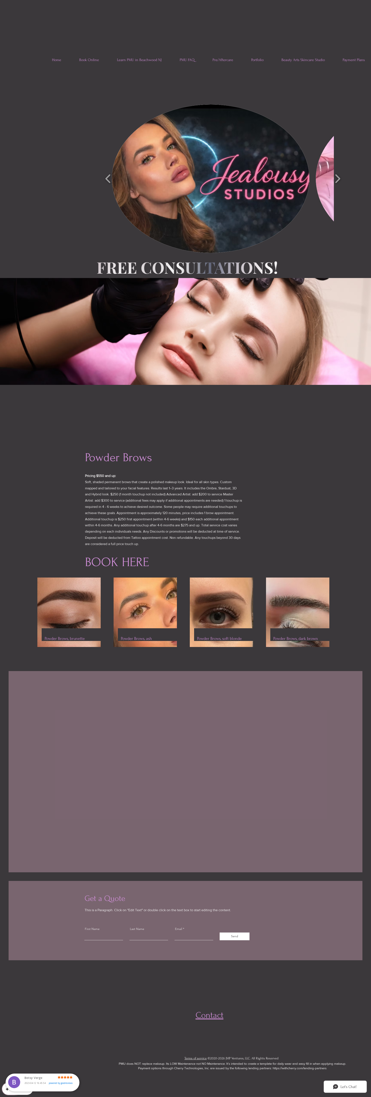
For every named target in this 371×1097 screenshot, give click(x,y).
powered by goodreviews (61, 1087)
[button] (210, 178)
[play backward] (108, 178)
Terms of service (195, 1058)
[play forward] (337, 178)
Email (178, 928)
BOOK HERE (117, 562)
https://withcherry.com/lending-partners (300, 1068)
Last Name (137, 928)
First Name (92, 928)
